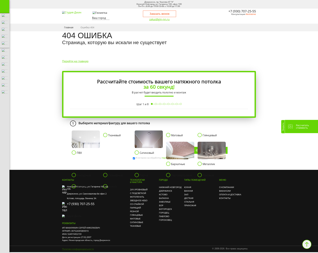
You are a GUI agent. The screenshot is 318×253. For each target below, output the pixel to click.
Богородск (165, 209)
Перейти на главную (75, 61)
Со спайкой (137, 204)
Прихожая (190, 205)
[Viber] (239, 20)
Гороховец (165, 219)
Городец (164, 212)
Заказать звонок (159, 13)
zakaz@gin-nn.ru (159, 19)
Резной (134, 211)
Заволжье (164, 201)
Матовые (135, 218)
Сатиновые (136, 222)
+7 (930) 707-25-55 (242, 11)
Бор (161, 205)
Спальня (189, 201)
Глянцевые (136, 214)
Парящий (135, 207)
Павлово (164, 216)
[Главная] (71, 12)
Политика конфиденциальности (78, 249)
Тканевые (135, 225)
